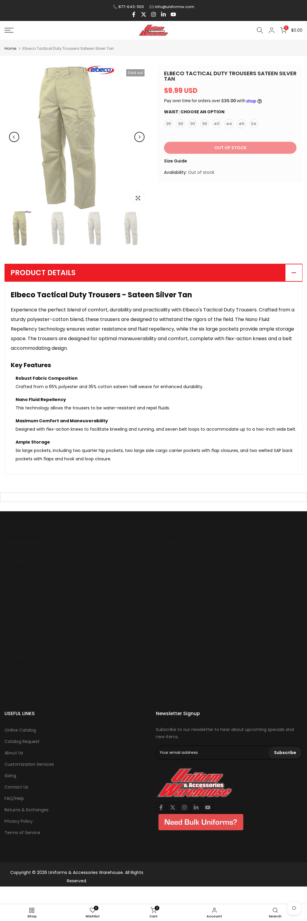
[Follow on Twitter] (143, 14)
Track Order (168, 582)
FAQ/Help (14, 798)
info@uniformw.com (174, 7)
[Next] (139, 137)
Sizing (10, 776)
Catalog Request (22, 741)
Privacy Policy (18, 821)
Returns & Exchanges (26, 810)
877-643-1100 (131, 7)
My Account (168, 559)
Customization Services (29, 764)
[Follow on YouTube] (173, 14)
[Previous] (14, 137)
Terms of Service (22, 833)
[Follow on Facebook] (133, 14)
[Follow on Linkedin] (163, 14)
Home (10, 48)
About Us (13, 753)
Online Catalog (20, 730)
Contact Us (16, 787)
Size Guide (175, 161)
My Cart (164, 571)
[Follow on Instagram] (153, 14)
